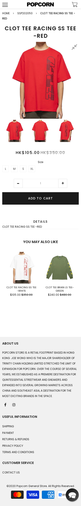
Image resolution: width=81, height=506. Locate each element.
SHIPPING (8, 426)
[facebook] (5, 404)
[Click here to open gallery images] (75, 47)
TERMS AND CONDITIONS (18, 452)
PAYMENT (8, 433)
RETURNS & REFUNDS (15, 439)
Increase (62, 183)
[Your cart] (75, 5)
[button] (18, 183)
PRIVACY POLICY (12, 446)
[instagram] (14, 404)
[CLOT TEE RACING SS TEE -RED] (14, 131)
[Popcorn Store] (40, 4)
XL (31, 169)
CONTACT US (11, 472)
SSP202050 (25, 13)
